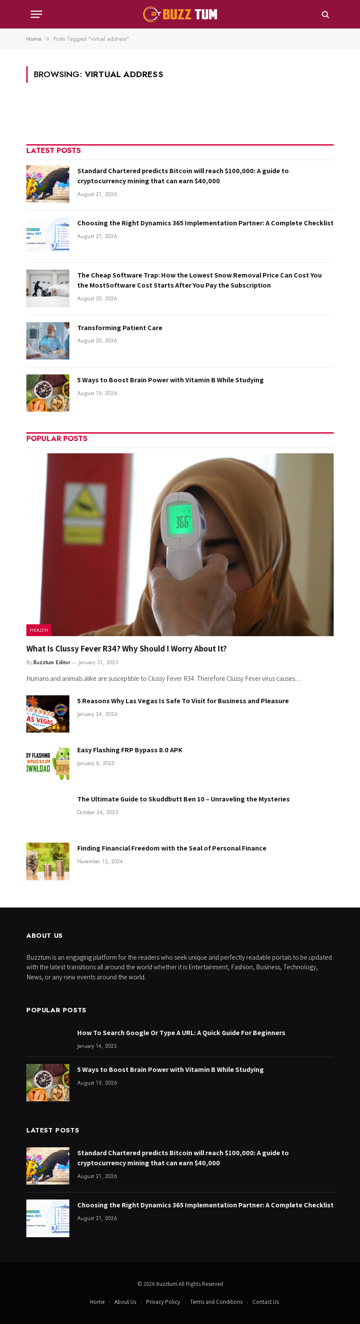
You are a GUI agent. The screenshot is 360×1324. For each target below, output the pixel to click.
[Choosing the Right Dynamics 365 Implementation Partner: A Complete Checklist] (47, 236)
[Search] (324, 14)
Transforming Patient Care (119, 327)
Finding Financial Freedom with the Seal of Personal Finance (171, 848)
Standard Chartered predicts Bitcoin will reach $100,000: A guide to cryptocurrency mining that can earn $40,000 (183, 175)
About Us (125, 1302)
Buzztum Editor (51, 662)
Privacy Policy (163, 1302)
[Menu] (36, 14)
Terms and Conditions (216, 1302)
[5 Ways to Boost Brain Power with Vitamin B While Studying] (47, 393)
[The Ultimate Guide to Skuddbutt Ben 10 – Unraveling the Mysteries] (47, 812)
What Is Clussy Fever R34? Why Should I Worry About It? (126, 648)
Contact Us (265, 1302)
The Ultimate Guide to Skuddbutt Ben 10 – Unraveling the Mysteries (183, 799)
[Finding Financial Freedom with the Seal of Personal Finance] (47, 861)
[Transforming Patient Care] (47, 340)
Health (39, 630)
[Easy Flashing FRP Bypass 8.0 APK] (47, 763)
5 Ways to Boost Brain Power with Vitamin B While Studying (170, 379)
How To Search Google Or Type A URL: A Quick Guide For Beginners (181, 1032)
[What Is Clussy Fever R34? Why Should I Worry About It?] (180, 544)
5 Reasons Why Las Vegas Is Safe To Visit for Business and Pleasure (183, 700)
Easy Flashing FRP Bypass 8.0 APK (130, 750)
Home (97, 1302)
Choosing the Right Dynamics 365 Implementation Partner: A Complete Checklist (205, 223)
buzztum (167, 1284)
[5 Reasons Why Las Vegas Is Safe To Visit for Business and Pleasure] (47, 714)
